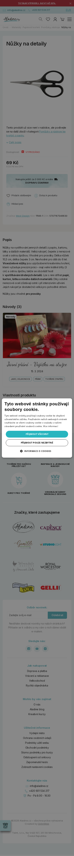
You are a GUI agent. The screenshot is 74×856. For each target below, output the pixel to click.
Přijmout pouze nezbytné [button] (37, 442)
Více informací (50, 426)
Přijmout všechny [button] (37, 434)
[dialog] (37, 428)
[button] (37, 451)
